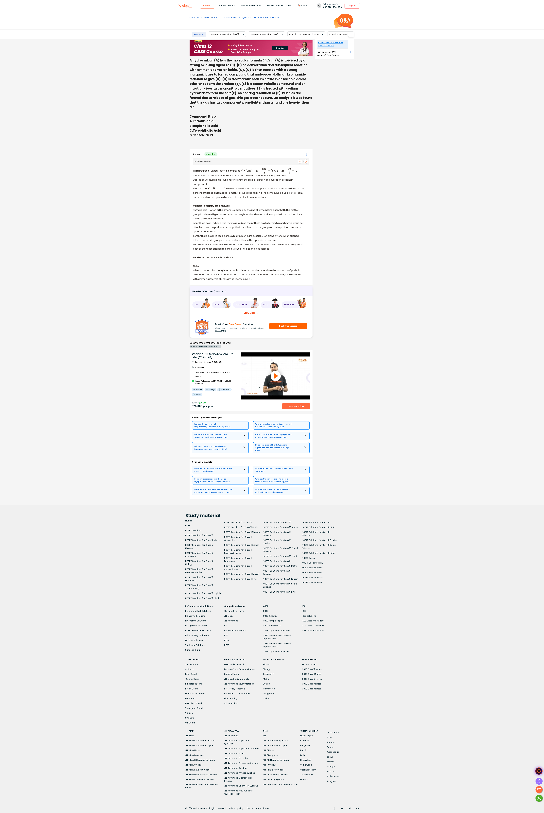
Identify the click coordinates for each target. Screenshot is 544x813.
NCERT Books (308, 558)
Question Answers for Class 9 (343, 34)
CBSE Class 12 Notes (312, 669)
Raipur (330, 756)
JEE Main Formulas (194, 755)
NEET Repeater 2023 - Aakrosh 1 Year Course (328, 54)
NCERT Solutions (193, 530)
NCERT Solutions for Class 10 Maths (280, 527)
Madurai (304, 779)
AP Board (189, 669)
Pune (329, 737)
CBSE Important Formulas (276, 651)
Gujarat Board (192, 679)
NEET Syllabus (270, 764)
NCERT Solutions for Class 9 (277, 561)
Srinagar (331, 766)
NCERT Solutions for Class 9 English (280, 579)
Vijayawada (306, 764)
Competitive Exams (234, 611)
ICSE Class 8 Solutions (313, 630)
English (266, 683)
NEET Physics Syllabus (273, 769)
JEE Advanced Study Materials (239, 683)
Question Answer (200, 18)
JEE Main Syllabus (193, 764)
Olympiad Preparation (235, 630)
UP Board (189, 718)
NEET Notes (268, 750)
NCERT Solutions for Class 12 (199, 535)
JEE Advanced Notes (234, 753)
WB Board (190, 722)
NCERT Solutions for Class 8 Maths (319, 527)
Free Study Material (234, 664)
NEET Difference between (276, 760)
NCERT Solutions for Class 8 (316, 522)
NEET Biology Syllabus (273, 779)
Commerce (269, 688)
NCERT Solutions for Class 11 (238, 522)
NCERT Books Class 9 (312, 577)
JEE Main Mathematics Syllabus (201, 774)
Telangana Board (194, 708)
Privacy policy (236, 808)
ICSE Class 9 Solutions (313, 625)
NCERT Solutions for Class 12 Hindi (202, 598)
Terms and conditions (258, 808)
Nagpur (330, 742)
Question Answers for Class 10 (304, 34)
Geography (268, 693)
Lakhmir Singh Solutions (197, 635)
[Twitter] (349, 808)
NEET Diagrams (270, 755)
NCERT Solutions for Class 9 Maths (280, 566)
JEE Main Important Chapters (200, 745)
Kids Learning (230, 698)
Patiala (303, 750)
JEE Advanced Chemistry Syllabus (241, 785)
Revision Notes (309, 664)
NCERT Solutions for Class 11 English (241, 574)
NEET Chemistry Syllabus (275, 774)
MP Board (190, 698)
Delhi (302, 755)
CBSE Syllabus (270, 616)
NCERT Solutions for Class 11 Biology (241, 545)
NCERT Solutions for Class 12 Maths (202, 540)
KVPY (226, 640)
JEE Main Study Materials (236, 679)
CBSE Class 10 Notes (312, 679)
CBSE (265, 611)
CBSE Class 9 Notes (311, 683)
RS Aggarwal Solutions (196, 625)
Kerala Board (191, 688)
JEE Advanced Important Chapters (241, 748)
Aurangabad (333, 752)
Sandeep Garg (192, 650)
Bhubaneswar (333, 776)
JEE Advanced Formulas (236, 758)
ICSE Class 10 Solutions (313, 620)
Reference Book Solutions (198, 611)
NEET (226, 625)
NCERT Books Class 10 (312, 572)
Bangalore (305, 745)
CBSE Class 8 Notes (311, 688)
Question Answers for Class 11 (264, 34)
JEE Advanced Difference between (241, 763)
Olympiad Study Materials (237, 693)
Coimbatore (333, 732)
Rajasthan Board (193, 703)
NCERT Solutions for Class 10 (277, 522)
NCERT (188, 525)
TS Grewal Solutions (195, 645)
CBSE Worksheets (271, 625)
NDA (226, 635)
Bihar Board (191, 674)
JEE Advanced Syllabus (235, 768)
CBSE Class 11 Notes (311, 674)
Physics (266, 664)
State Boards (191, 664)
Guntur (330, 747)
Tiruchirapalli (306, 774)
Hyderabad (305, 760)
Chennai (304, 740)
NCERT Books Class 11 (312, 567)
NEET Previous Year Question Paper (280, 784)
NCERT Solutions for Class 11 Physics (242, 532)
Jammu (331, 771)
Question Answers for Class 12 (224, 34)
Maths (266, 679)
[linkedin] (342, 808)
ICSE (304, 611)
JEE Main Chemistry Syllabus (199, 779)
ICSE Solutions (309, 616)
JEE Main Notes (192, 750)
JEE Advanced (231, 620)
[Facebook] (334, 808)
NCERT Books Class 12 (312, 562)
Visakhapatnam (308, 769)
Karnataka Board (193, 683)
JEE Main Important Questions (200, 740)
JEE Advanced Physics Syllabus (239, 772)
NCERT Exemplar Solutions (198, 630)
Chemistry (230, 18)
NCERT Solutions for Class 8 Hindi (318, 553)
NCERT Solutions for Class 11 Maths (241, 527)
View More (249, 312)
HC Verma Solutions (195, 616)
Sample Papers (231, 674)
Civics (266, 698)
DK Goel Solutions (194, 640)
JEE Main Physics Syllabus (198, 769)
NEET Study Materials (234, 688)
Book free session (288, 326)
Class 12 (217, 18)
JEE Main (228, 616)
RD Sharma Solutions (195, 620)
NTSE (226, 645)
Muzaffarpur (306, 735)
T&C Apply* (220, 331)
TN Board (189, 713)
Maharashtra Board (195, 693)
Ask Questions (231, 703)
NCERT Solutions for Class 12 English (203, 593)
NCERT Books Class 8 (312, 582)
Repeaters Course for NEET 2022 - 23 (330, 44)
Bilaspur (330, 761)
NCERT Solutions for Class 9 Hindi (279, 591)
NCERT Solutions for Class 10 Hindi (280, 556)
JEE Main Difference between (200, 760)
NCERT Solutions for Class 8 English (319, 540)
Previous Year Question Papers (239, 669)
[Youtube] (357, 808)
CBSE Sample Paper (273, 620)
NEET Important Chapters (276, 745)
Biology (266, 669)
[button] (201, 304)
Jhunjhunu (332, 781)
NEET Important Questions (276, 740)
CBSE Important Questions (276, 630)
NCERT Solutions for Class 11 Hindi (240, 579)
